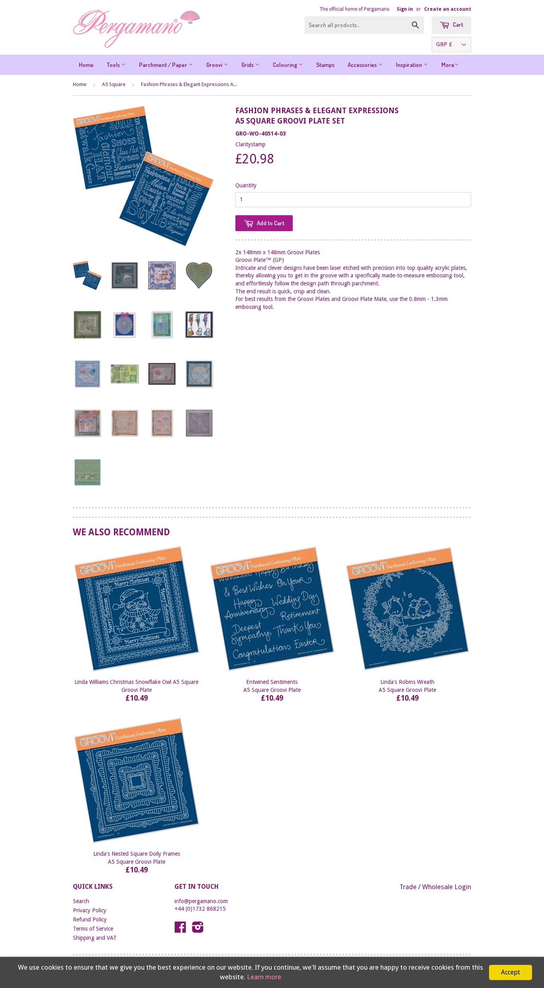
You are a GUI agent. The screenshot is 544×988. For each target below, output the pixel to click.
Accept (510, 972)
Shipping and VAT (95, 938)
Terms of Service (93, 928)
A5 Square (113, 84)
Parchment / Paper (163, 65)
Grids (248, 65)
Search (81, 901)
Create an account (447, 9)
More (447, 65)
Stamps (325, 65)
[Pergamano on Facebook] (180, 930)
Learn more (264, 977)
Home (86, 65)
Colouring (285, 65)
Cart (457, 24)
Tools (114, 65)
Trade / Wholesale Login (435, 887)
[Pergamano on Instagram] (198, 930)
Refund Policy (90, 919)
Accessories (363, 65)
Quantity (245, 185)
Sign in (405, 9)
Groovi (214, 65)
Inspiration (409, 65)
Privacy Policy (89, 910)
